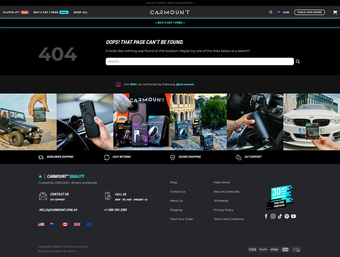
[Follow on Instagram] (273, 216)
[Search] (270, 12)
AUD (286, 12)
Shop (173, 182)
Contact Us (177, 191)
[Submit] (298, 61)
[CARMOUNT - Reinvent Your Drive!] (170, 12)
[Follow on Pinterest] (287, 216)
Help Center (222, 182)
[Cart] (335, 12)
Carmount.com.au (75, 246)
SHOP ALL (81, 12)
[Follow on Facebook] (266, 216)
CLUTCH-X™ (11, 12)
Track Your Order (181, 219)
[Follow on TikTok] (280, 216)
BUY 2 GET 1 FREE (46, 12)
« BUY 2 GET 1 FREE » (170, 22)
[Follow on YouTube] (293, 216)
